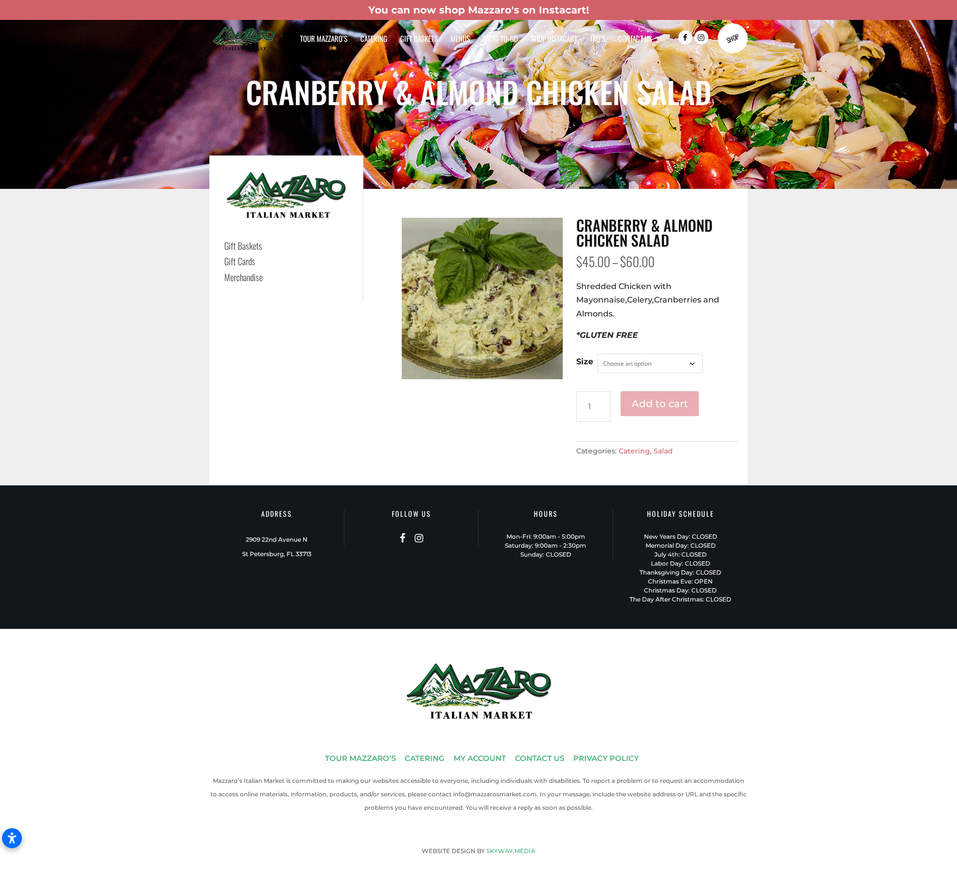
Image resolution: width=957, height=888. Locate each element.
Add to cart (660, 404)
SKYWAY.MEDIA (510, 851)
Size (584, 361)
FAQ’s (597, 39)
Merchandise (243, 277)
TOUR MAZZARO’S (360, 758)
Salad (663, 450)
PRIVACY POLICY (606, 758)
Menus (460, 39)
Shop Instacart (554, 39)
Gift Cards (239, 261)
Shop (732, 38)
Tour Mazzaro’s (323, 39)
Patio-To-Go (500, 39)
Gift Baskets (419, 39)
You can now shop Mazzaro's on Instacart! (478, 10)
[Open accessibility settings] (12, 838)
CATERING (425, 758)
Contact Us (635, 39)
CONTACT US (539, 758)
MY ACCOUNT (480, 758)
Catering (373, 39)
